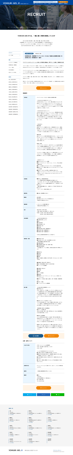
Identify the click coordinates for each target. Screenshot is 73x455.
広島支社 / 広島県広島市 (12, 99)
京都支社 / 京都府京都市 (12, 89)
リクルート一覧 (12, 27)
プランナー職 (11, 67)
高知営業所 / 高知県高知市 (13, 109)
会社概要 (65, 3)
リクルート (45, 3)
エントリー (44, 88)
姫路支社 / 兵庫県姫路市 (12, 86)
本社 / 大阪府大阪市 (12, 79)
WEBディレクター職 (12, 72)
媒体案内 (60, 3)
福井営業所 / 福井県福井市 (13, 106)
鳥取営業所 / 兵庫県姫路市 (13, 114)
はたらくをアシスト (39, 3)
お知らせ (49, 3)
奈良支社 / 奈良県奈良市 (12, 94)
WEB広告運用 (11, 69)
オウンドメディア (55, 3)
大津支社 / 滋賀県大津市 (12, 91)
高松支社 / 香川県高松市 (12, 101)
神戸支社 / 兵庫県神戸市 (12, 84)
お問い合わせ (64, 1)
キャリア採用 (11, 55)
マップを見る (12, 414)
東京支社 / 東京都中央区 (12, 82)
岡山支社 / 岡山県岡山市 (12, 96)
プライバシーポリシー (57, 450)
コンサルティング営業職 (12, 62)
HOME (34, 3)
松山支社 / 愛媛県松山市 (12, 104)
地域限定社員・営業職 (12, 64)
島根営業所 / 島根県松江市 (13, 111)
